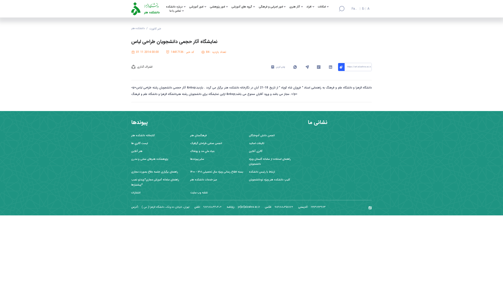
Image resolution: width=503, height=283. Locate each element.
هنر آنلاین (136, 151)
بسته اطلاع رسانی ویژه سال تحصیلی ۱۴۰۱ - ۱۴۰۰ (216, 172)
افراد (309, 7)
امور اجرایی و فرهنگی (271, 7)
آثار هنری (294, 7)
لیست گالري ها (139, 143)
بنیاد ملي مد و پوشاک (202, 151)
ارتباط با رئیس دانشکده (262, 172)
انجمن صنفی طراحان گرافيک (206, 143)
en (363, 8)
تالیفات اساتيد (256, 143)
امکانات (322, 7)
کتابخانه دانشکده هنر (143, 135)
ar (368, 8)
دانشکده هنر (152, 12)
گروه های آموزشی (241, 7)
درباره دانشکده (174, 7)
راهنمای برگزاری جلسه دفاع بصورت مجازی (154, 172)
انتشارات (135, 193)
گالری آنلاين (255, 151)
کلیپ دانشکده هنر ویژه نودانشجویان (269, 180)
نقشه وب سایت (199, 193)
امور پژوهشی (217, 7)
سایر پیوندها (197, 159)
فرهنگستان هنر (198, 135)
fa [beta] (353, 8)
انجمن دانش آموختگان (262, 135)
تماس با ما (175, 11)
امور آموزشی (196, 7)
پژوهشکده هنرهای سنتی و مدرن (149, 159)
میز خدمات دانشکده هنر (203, 180)
